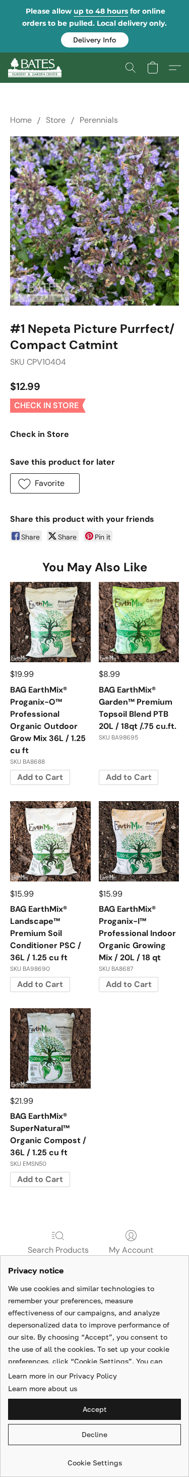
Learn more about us (42, 1388)
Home (21, 120)
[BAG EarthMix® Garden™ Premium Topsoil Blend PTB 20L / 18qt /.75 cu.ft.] (139, 622)
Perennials (99, 120)
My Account (131, 1250)
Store (56, 120)
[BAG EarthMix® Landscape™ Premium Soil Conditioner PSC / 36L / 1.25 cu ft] (50, 841)
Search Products (58, 1250)
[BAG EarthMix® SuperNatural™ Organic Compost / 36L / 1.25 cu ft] (50, 1048)
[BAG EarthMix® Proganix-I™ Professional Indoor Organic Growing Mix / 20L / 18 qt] (139, 841)
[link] (94, 1459)
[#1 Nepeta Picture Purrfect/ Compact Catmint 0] (94, 221)
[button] (95, 39)
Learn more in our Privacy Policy (62, 1375)
